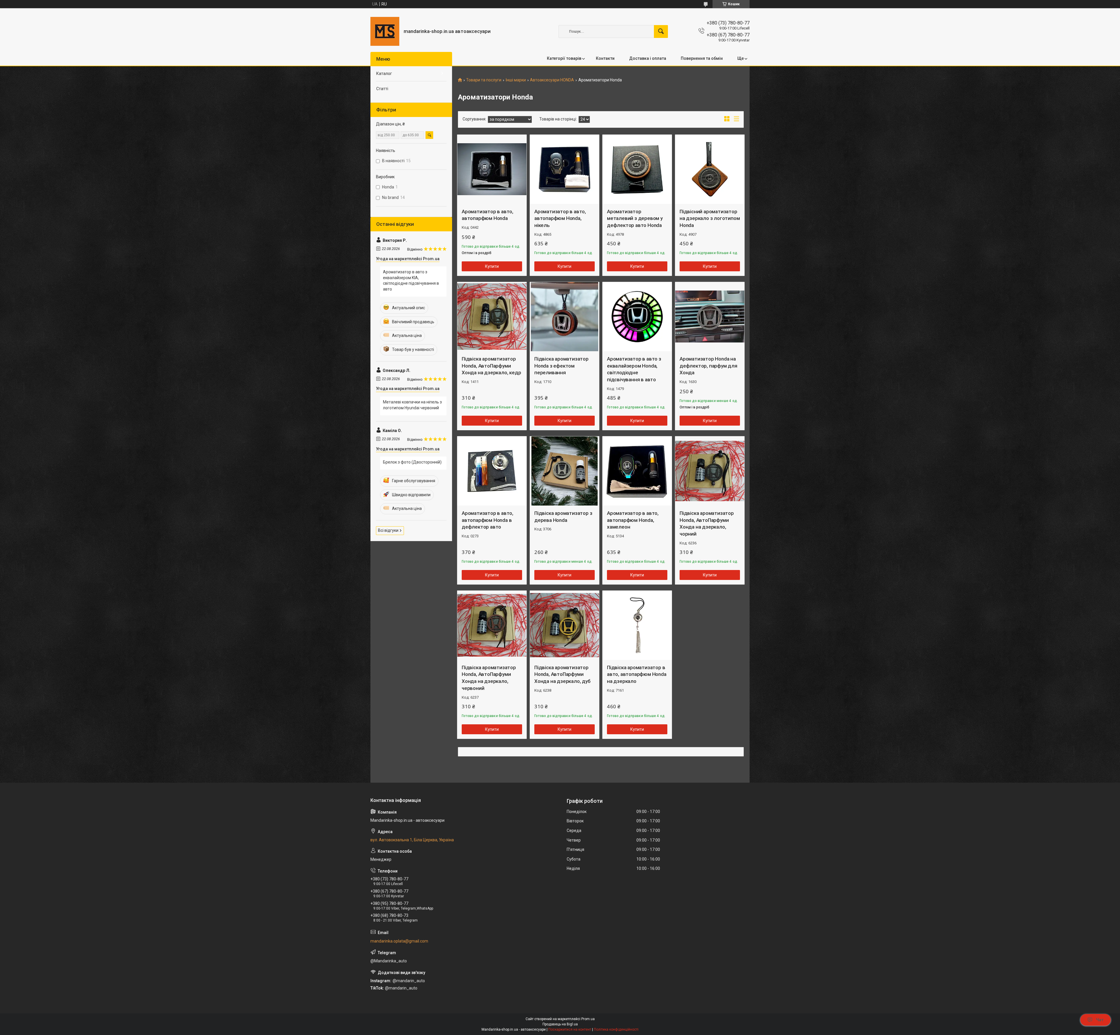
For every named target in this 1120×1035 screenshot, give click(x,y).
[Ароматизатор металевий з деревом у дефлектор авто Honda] (637, 169)
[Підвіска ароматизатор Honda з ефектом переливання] (564, 316)
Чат (1100, 1019)
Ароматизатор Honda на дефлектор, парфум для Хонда (708, 366)
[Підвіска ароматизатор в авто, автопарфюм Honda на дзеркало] (637, 625)
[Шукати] (661, 31)
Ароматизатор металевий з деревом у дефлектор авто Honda (635, 218)
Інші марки (516, 80)
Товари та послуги (483, 80)
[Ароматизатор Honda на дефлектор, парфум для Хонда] (709, 316)
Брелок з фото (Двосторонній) (412, 462)
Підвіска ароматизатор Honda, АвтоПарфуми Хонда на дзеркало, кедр (491, 366)
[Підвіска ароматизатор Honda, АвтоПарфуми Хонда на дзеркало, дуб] (564, 625)
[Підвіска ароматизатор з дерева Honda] (564, 471)
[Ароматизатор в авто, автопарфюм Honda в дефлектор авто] (491, 471)
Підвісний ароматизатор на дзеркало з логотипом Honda (710, 218)
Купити (492, 266)
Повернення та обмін (702, 58)
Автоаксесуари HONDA (552, 80)
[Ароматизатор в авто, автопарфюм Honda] (491, 169)
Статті (382, 88)
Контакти (605, 58)
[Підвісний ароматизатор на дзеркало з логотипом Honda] (709, 169)
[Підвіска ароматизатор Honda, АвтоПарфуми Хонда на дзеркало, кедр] (491, 316)
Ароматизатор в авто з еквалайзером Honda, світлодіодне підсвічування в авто (634, 369)
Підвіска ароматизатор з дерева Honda (563, 516)
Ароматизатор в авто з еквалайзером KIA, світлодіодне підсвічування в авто (411, 280)
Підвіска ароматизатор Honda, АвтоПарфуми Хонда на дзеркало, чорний (707, 523)
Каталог (384, 73)
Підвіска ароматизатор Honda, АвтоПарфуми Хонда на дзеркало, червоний (489, 678)
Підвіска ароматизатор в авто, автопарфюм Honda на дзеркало (636, 674)
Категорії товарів (564, 58)
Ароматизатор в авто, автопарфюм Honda (487, 215)
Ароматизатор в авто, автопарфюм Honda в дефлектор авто (487, 520)
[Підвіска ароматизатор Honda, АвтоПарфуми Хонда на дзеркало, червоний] (491, 625)
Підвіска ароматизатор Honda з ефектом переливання (561, 366)
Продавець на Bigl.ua (560, 1024)
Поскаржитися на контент (569, 1029)
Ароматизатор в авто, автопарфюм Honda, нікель (560, 218)
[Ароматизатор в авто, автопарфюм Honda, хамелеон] (637, 471)
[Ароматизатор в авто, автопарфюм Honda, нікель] (564, 169)
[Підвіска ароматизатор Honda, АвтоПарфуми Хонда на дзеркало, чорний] (709, 471)
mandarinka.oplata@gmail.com (399, 941)
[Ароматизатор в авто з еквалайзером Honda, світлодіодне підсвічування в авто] (637, 316)
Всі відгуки (388, 530)
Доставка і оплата (647, 58)
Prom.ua (588, 1019)
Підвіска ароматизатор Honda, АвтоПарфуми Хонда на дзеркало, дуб (562, 674)
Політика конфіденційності (616, 1029)
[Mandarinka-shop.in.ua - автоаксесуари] (384, 31)
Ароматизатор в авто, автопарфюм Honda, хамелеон (633, 520)
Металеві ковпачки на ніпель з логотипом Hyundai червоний (412, 405)
